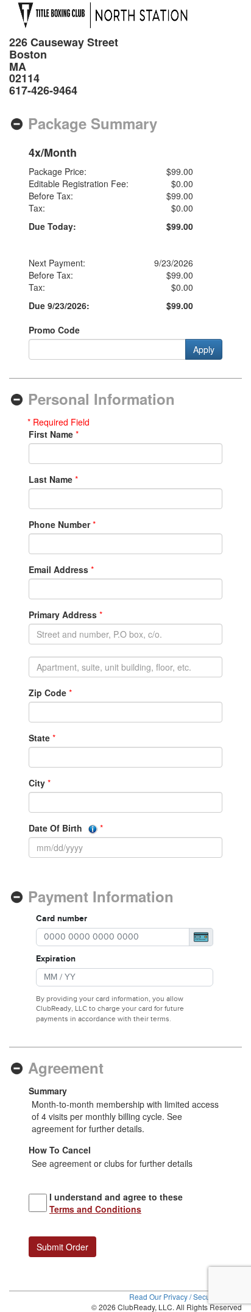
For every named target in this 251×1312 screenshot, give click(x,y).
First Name (51, 434)
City (37, 783)
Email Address (58, 569)
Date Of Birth (57, 828)
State (39, 738)
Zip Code (47, 692)
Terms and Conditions (95, 1209)
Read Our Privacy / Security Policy (185, 1296)
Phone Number (59, 524)
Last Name (50, 479)
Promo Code (54, 330)
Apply (203, 349)
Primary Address (63, 614)
